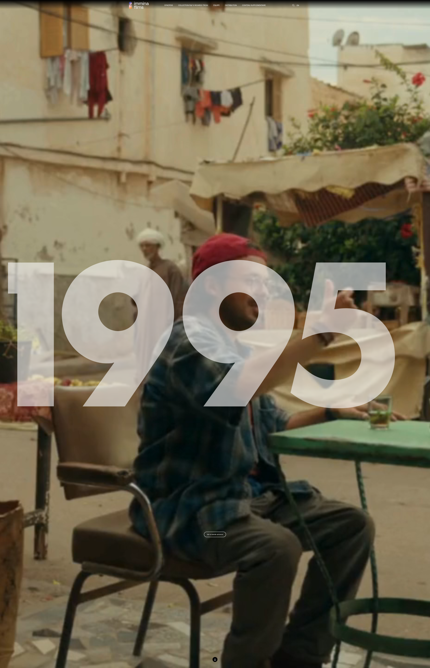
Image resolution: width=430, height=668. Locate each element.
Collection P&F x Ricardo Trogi (193, 5)
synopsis (168, 5)
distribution (231, 5)
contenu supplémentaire (254, 5)
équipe (216, 5)
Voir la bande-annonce (215, 534)
